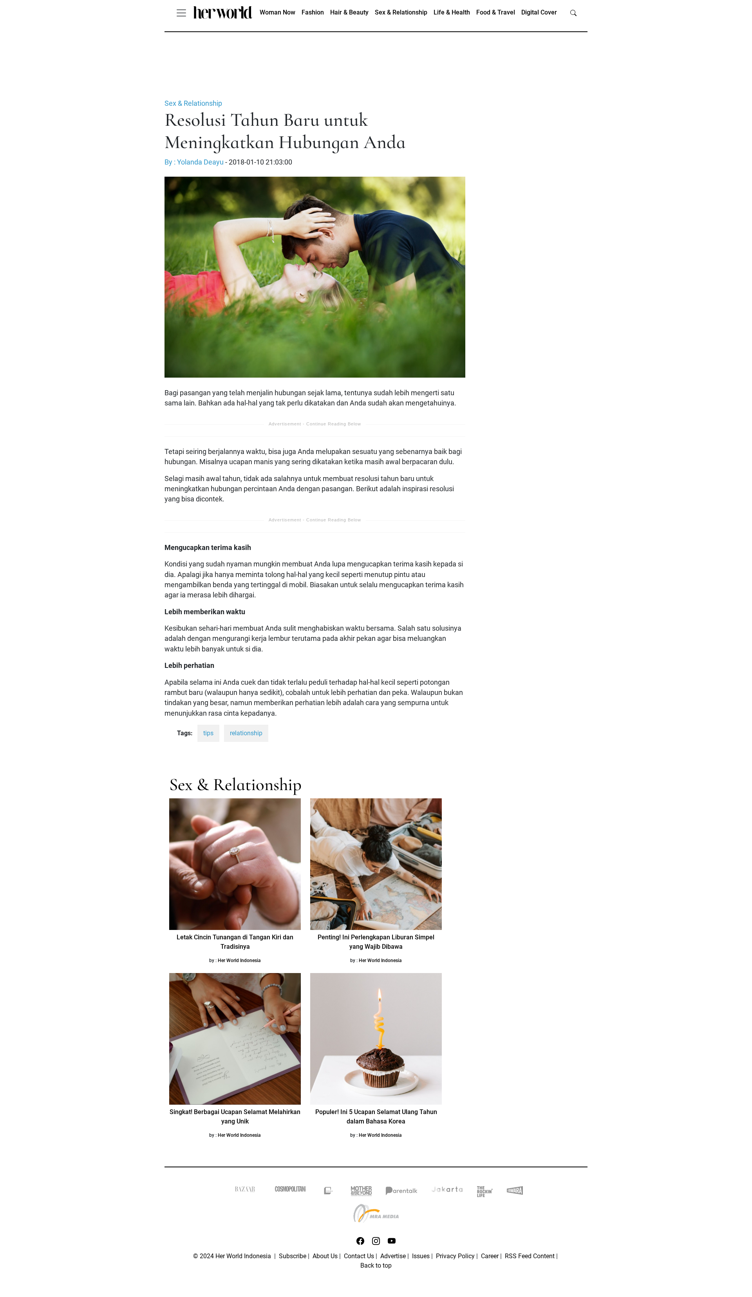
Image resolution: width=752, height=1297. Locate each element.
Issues (421, 1256)
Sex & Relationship (401, 12)
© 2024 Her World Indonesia (233, 1256)
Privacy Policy (455, 1256)
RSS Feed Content (530, 1256)
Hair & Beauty (349, 12)
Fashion (313, 12)
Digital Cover (539, 12)
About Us (325, 1256)
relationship (246, 733)
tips (208, 733)
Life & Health (452, 12)
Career (490, 1256)
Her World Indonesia (239, 960)
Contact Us (359, 1256)
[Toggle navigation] (181, 12)
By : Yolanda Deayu (194, 162)
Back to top (376, 1265)
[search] (573, 12)
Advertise (393, 1256)
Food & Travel (495, 12)
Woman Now (277, 12)
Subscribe (292, 1256)
